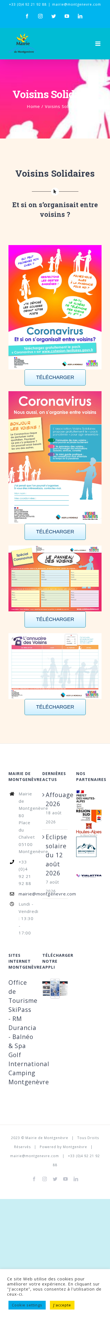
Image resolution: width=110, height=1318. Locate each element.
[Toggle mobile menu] (98, 44)
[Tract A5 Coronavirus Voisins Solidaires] (55, 457)
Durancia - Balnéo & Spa (22, 1037)
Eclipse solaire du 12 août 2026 (55, 855)
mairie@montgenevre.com (76, 4)
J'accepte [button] (62, 1305)
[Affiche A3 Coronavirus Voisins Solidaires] (55, 307)
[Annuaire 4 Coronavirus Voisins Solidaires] (55, 666)
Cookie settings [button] (27, 1305)
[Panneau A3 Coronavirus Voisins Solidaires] (55, 578)
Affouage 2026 (55, 799)
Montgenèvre (75, 1146)
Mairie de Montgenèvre (46, 1137)
